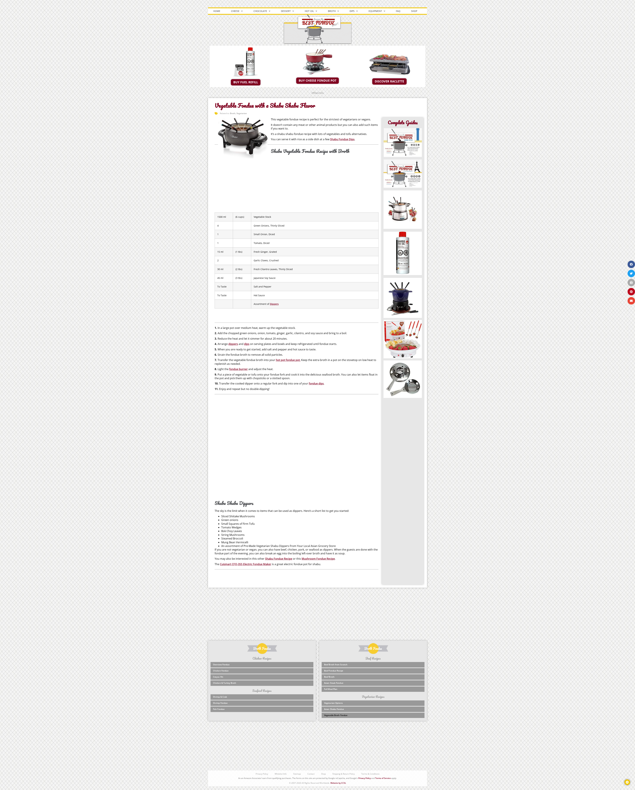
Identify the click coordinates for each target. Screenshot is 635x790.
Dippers (274, 304)
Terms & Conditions (370, 773)
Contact (311, 773)
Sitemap (297, 773)
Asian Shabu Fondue (334, 709)
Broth (332, 11)
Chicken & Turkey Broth (224, 683)
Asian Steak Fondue (333, 683)
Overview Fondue (221, 664)
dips (246, 344)
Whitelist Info (281, 773)
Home (216, 11)
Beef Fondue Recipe (333, 670)
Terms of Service (383, 778)
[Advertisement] (297, 184)
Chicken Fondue (221, 670)
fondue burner (238, 369)
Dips (352, 11)
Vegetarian (241, 113)
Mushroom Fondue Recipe (318, 559)
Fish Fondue (219, 709)
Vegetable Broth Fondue (335, 715)
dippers (233, 344)
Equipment (375, 11)
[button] (631, 264)
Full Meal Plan (330, 689)
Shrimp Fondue (220, 703)
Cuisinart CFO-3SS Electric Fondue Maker (245, 564)
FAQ (398, 11)
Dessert (286, 11)
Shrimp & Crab (220, 696)
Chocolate (260, 11)
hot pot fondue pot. (288, 360)
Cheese (235, 11)
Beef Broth (329, 676)
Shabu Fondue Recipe (278, 559)
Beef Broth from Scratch (335, 664)
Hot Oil (309, 11)
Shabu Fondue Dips (342, 139)
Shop (414, 11)
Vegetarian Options (333, 703)
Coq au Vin (218, 676)
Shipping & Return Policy (343, 773)
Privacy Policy (262, 773)
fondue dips (316, 383)
